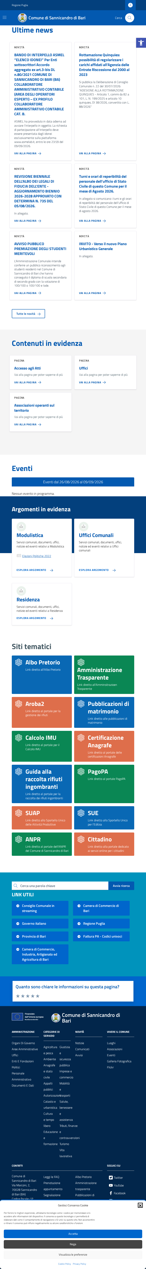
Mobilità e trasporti (65, 1089)
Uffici (15, 1055)
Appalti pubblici (48, 1086)
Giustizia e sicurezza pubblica (65, 1056)
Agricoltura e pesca (50, 1050)
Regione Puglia (20, 5)
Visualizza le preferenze (73, 1254)
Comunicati (82, 1049)
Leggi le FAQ (51, 1177)
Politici (16, 1067)
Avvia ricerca (121, 885)
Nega (73, 1244)
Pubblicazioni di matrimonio (84, 1198)
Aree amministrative (25, 1049)
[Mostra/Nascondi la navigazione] (4, 17)
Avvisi (79, 1055)
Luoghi (111, 1043)
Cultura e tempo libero (49, 1119)
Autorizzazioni (52, 1095)
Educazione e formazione (51, 1137)
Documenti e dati (23, 1085)
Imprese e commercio (66, 1074)
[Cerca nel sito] (129, 17)
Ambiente (50, 1059)
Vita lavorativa (66, 1153)
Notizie (79, 1043)
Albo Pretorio (83, 1177)
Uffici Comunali (96, 535)
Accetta (73, 1234)
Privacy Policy (79, 1264)
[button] (141, 43)
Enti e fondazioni (23, 1061)
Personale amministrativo (21, 1076)
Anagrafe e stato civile (49, 1071)
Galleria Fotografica (119, 1061)
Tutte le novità (26, 313)
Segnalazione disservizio (52, 1198)
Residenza (28, 599)
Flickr (110, 1067)
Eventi (111, 1055)
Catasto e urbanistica (50, 1104)
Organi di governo (23, 1043)
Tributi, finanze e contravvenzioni (70, 1131)
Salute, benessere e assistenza (66, 1110)
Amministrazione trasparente (86, 1186)
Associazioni (114, 1049)
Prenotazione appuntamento (53, 1186)
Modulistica (30, 535)
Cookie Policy (64, 1264)
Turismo (64, 1144)
